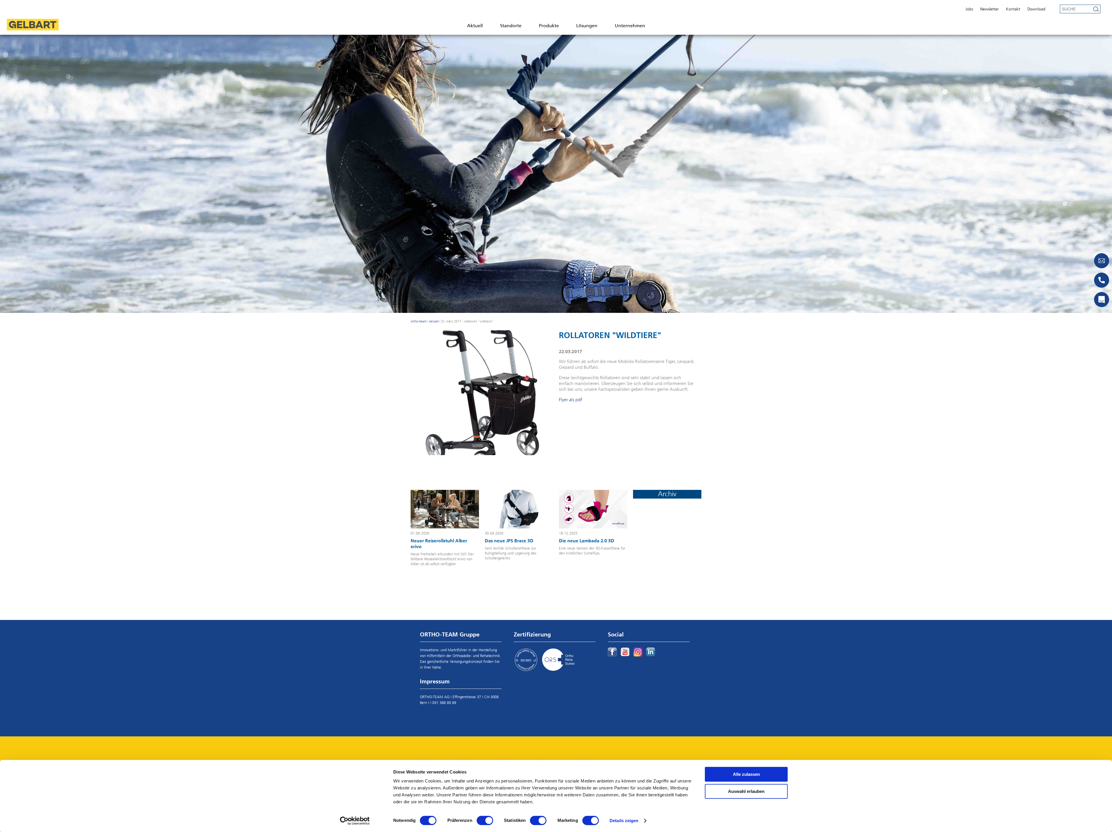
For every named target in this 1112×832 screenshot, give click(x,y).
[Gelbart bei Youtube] (625, 651)
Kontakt (1013, 9)
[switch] (485, 820)
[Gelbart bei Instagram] (637, 651)
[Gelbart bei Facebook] (612, 651)
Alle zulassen (746, 774)
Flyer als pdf (570, 400)
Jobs (969, 9)
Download (1036, 9)
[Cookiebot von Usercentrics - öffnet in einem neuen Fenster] (355, 820)
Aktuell (433, 321)
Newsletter (989, 9)
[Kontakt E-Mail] (1101, 260)
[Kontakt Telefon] (1101, 280)
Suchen (1096, 9)
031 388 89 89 (444, 703)
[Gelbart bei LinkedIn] (650, 651)
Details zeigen (624, 820)
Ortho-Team (419, 321)
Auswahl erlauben (746, 791)
